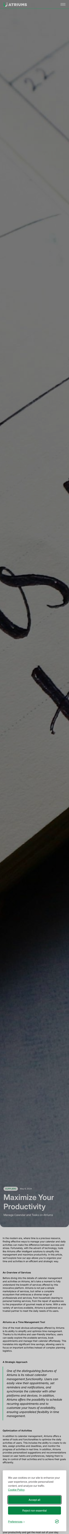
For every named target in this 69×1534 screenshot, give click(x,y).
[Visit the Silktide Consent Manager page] (57, 1522)
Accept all (34, 1500)
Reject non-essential (34, 1510)
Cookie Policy (16, 1490)
